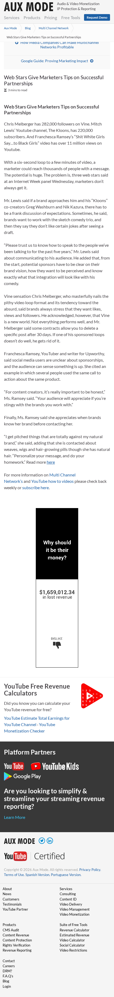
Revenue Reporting (17, 950)
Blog (28, 28)
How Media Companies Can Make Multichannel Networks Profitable (59, 44)
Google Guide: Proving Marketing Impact (54, 60)
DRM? (7, 971)
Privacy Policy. (90, 870)
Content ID (68, 899)
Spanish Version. (37, 875)
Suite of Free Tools (73, 925)
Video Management (75, 909)
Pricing (50, 17)
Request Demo (97, 17)
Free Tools (70, 17)
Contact (9, 961)
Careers (9, 966)
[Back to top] (102, 965)
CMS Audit (11, 930)
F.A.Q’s (8, 976)
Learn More (14, 817)
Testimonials (12, 904)
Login (7, 986)
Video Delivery (71, 904)
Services (11, 17)
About (7, 889)
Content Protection (17, 940)
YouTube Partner (15, 909)
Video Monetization (74, 914)
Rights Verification (16, 945)
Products (32, 17)
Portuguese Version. (66, 875)
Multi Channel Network (54, 28)
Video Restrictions (73, 950)
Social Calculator (72, 945)
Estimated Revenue (74, 935)
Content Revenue (16, 935)
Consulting (68, 894)
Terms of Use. (14, 875)
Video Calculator (72, 940)
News (7, 894)
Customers (11, 899)
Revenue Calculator (74, 930)
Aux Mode (10, 28)
